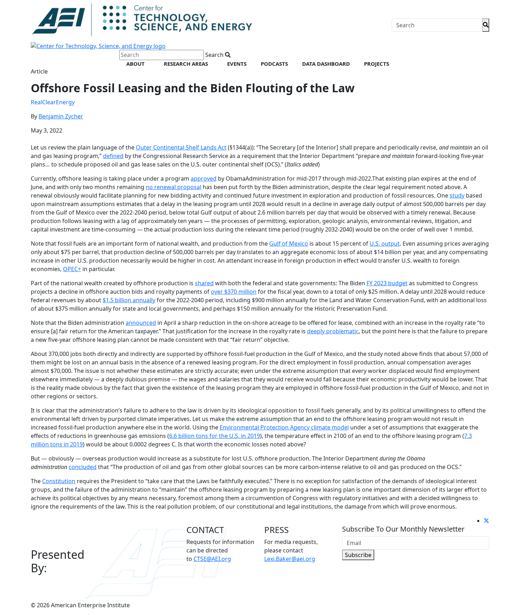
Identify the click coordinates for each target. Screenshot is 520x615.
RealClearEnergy (53, 102)
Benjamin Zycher (61, 116)
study (457, 195)
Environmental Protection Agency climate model (284, 427)
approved (203, 178)
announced (141, 323)
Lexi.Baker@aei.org (289, 559)
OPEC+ (72, 269)
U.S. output (385, 243)
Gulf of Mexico (288, 243)
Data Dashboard (326, 63)
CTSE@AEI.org (212, 559)
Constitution (58, 481)
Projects (376, 63)
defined (113, 156)
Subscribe (358, 555)
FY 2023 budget (387, 283)
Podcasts (274, 63)
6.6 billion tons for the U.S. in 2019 (214, 436)
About (135, 63)
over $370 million (233, 291)
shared (204, 283)
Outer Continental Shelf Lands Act (181, 147)
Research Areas (186, 63)
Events (237, 63)
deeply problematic (333, 331)
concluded (83, 467)
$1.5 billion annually (129, 300)
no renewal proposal (173, 187)
